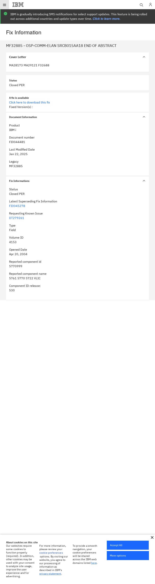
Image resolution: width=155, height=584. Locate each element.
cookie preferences (51, 552)
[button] (152, 537)
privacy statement (50, 573)
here (94, 563)
